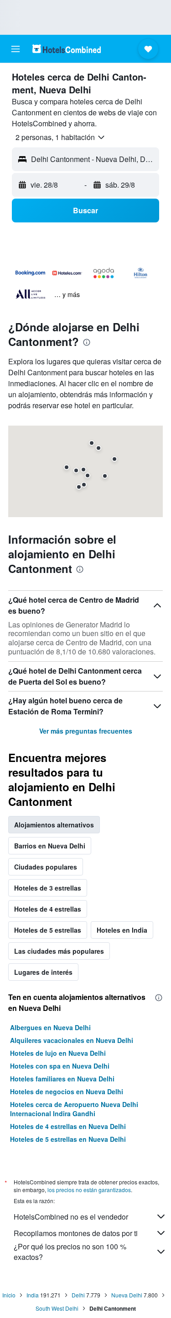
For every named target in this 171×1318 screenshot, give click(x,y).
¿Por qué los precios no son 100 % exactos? (70, 1251)
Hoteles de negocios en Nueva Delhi (66, 1091)
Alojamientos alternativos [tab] (54, 824)
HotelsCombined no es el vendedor (71, 1216)
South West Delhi (57, 1308)
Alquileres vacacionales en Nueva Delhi (71, 1040)
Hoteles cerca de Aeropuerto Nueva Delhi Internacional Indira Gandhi (74, 1109)
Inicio (9, 1295)
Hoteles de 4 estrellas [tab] (47, 908)
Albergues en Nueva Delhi (50, 1027)
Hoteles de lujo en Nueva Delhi (58, 1053)
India (32, 1295)
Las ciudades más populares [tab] (59, 951)
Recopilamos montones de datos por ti (76, 1233)
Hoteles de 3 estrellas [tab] (47, 887)
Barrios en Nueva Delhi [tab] (49, 845)
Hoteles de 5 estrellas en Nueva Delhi (68, 1139)
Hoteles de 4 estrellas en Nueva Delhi (68, 1126)
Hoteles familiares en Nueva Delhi (62, 1078)
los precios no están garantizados (89, 1190)
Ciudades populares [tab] (45, 866)
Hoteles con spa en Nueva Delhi (59, 1065)
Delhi (78, 1295)
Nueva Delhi (126, 1295)
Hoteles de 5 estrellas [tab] (47, 929)
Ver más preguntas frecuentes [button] (85, 730)
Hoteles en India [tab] (122, 929)
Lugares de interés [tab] (43, 972)
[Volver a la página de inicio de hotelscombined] (66, 48)
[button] (15, 49)
